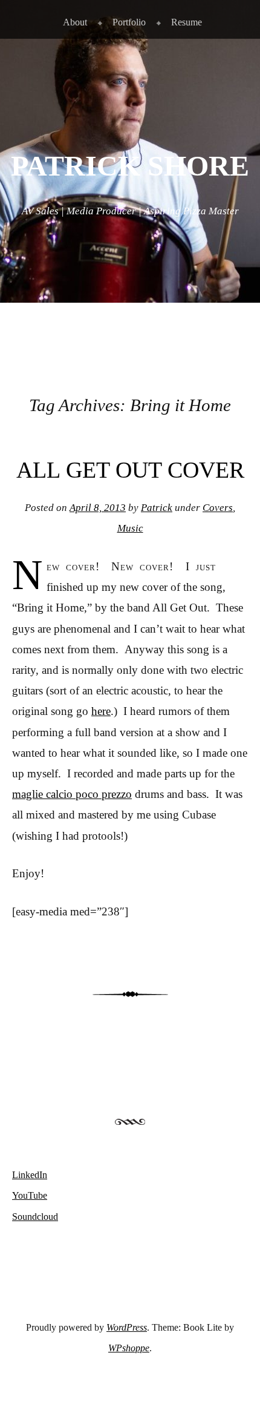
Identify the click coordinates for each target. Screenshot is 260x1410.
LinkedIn (29, 1175)
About (75, 22)
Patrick (156, 507)
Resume (186, 22)
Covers (218, 507)
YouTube (29, 1195)
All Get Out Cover (130, 470)
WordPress (126, 1327)
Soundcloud (35, 1216)
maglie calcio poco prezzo (72, 794)
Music (130, 528)
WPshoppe (128, 1348)
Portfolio (129, 22)
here (101, 711)
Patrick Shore (130, 166)
